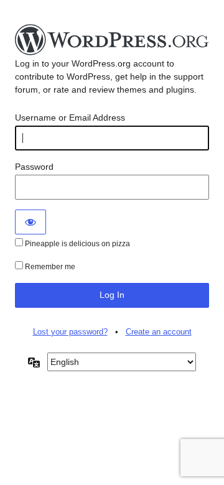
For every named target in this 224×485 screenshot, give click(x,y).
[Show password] (30, 222)
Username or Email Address (70, 117)
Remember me (49, 266)
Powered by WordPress (112, 40)
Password (34, 167)
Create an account (159, 331)
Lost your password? (70, 331)
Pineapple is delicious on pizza (76, 243)
